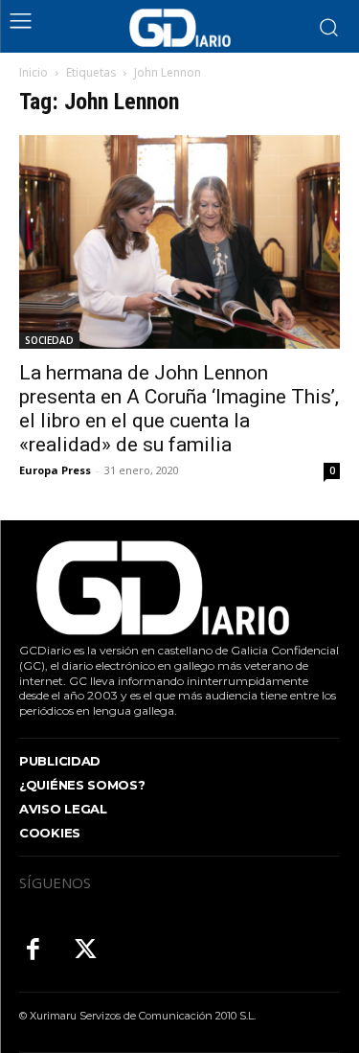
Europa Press (55, 470)
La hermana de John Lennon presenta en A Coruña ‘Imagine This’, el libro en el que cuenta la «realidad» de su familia (179, 408)
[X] (85, 951)
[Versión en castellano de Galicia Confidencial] (180, 28)
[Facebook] (33, 951)
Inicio (33, 72)
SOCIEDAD (49, 340)
